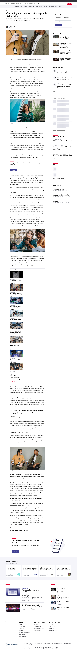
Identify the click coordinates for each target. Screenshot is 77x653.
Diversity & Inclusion (39, 6)
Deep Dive (13, 3)
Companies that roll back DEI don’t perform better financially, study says (65, 52)
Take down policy (39, 648)
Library (21, 3)
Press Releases (30, 3)
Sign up (70, 3)
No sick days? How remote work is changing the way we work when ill (62, 154)
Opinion (17, 3)
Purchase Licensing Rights (24, 632)
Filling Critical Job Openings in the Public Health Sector (64, 78)
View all (54, 91)
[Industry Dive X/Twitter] (11, 626)
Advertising (36, 624)
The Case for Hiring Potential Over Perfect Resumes (64, 71)
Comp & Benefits (31, 6)
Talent (21, 6)
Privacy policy (26, 648)
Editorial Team (22, 626)
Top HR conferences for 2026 (31, 605)
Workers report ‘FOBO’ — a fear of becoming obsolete (64, 602)
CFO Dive (51, 624)
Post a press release (61, 130)
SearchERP (51, 628)
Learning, (17, 530)
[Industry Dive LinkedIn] (6, 626)
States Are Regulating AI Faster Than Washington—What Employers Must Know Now (62, 148)
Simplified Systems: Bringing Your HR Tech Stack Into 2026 (62, 188)
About (20, 624)
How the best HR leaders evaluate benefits (61, 200)
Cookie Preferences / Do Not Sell (50, 648)
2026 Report (36, 3)
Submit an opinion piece (39, 628)
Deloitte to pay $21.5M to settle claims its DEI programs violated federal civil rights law (65, 38)
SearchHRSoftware (53, 630)
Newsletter (21, 630)
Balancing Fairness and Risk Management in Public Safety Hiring (64, 86)
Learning (25, 6)
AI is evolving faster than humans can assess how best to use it (63, 590)
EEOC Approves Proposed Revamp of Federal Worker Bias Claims (62, 141)
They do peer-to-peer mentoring (34, 482)
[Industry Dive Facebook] (9, 626)
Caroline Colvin (12, 26)
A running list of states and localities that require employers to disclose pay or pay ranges (31, 593)
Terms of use (32, 648)
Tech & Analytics (51, 6)
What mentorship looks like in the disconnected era (64, 596)
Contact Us (21, 628)
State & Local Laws (58, 6)
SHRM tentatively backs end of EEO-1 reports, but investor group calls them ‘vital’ (66, 45)
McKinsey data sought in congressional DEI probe (65, 59)
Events (24, 3)
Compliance (17, 6)
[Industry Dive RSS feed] (13, 626)
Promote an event (60, 178)
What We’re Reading (23, 636)
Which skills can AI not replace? (63, 608)
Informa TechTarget (43, 643)
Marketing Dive (52, 626)
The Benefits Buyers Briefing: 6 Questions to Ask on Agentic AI (61, 194)
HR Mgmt (45, 6)
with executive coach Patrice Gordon (21, 486)
